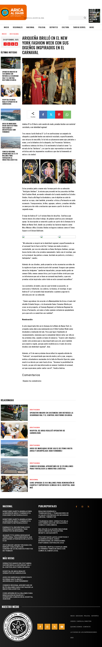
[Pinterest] (59, 115)
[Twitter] (12, 44)
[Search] (84, 18)
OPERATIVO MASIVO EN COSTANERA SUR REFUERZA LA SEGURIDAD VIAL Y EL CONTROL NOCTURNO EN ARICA (94, 15)
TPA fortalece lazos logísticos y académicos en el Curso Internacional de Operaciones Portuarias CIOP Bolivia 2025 (53, 540)
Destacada (14, 34)
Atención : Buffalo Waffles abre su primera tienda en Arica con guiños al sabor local (52, 549)
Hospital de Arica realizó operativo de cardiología (9, 102)
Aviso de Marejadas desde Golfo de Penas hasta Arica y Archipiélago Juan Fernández (10, 127)
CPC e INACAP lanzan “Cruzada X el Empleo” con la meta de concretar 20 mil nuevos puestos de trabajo (18, 548)
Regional (34, 479)
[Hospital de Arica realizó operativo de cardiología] (11, 91)
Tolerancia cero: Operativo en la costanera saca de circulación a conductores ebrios (53, 523)
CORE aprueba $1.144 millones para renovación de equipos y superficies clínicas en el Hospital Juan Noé (52, 485)
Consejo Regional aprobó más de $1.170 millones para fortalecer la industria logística (10, 155)
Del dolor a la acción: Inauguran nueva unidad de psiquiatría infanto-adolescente (52, 531)
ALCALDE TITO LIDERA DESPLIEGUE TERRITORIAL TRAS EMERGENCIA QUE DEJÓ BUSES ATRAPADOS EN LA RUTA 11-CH (17, 538)
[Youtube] (16, 44)
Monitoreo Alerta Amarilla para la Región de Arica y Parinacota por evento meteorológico (17, 513)
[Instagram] (8, 44)
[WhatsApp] (67, 115)
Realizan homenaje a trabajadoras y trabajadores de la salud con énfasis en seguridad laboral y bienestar (53, 514)
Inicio (4, 34)
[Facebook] (5, 44)
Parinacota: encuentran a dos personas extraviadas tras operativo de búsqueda (16, 529)
